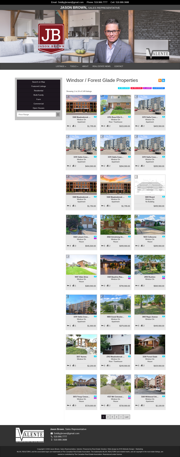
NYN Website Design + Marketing (131, 449)
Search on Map (38, 82)
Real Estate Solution (99, 449)
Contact (118, 66)
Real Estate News (101, 66)
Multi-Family (38, 95)
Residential (38, 91)
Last (126, 417)
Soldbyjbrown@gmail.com (71, 2)
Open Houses (38, 108)
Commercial (39, 104)
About (85, 66)
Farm (38, 99)
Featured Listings (38, 86)
